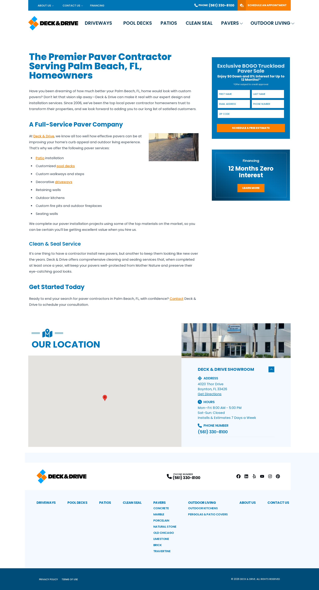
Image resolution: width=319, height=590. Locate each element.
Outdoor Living (270, 23)
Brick (157, 545)
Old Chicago (163, 533)
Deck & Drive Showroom (226, 369)
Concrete (161, 508)
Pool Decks (137, 23)
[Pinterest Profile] (278, 476)
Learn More (251, 188)
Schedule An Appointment (267, 5)
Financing (97, 5)
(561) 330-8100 (213, 432)
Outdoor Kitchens (203, 508)
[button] (105, 398)
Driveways (98, 23)
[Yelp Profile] (254, 476)
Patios (168, 23)
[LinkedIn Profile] (246, 476)
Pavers (230, 23)
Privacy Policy (48, 579)
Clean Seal (199, 23)
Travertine (162, 551)
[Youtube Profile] (262, 476)
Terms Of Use (70, 579)
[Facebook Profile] (238, 476)
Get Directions (209, 394)
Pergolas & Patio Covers (208, 514)
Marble (158, 514)
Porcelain (161, 520)
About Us (44, 5)
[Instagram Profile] (270, 476)
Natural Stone (164, 526)
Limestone (161, 539)
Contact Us (71, 5)
